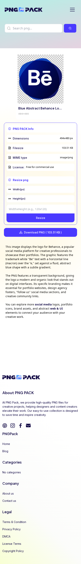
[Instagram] (12, 425)
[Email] (28, 425)
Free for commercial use (40, 167)
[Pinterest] (4, 425)
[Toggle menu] (72, 9)
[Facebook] (20, 425)
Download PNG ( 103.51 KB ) (43, 232)
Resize (40, 218)
